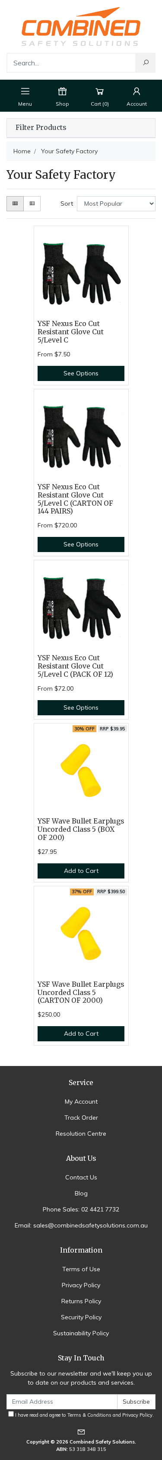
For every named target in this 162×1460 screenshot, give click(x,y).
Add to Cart (81, 871)
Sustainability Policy (81, 1333)
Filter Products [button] (41, 128)
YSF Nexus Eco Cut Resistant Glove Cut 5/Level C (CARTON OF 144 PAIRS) (75, 499)
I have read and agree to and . (84, 1415)
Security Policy (81, 1317)
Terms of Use (81, 1269)
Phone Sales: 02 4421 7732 (81, 1209)
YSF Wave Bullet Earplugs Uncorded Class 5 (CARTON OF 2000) (81, 992)
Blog (81, 1193)
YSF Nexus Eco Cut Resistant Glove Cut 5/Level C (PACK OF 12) (75, 666)
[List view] (32, 203)
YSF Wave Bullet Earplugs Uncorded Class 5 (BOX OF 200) (81, 829)
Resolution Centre (81, 1133)
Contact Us (81, 1177)
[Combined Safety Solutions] (81, 26)
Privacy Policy (81, 1285)
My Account (81, 1101)
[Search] (146, 63)
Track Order (81, 1117)
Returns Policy (81, 1301)
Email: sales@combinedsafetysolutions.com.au (81, 1225)
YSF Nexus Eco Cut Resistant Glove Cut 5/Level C (71, 332)
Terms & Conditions (89, 1415)
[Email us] (81, 1431)
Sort (66, 203)
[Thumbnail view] (15, 203)
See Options (81, 373)
